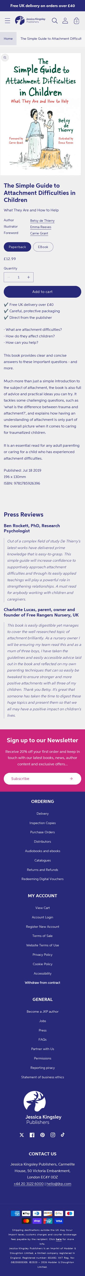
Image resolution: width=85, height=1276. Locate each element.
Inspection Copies (43, 823)
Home (8, 38)
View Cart (42, 908)
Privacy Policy (42, 954)
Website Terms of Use (42, 945)
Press (43, 1030)
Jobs (42, 1021)
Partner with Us (42, 1049)
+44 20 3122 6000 (29, 1183)
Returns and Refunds (42, 870)
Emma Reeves (40, 227)
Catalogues (42, 860)
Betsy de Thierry (42, 220)
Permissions (42, 1058)
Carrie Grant (39, 233)
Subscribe (20, 778)
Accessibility (42, 973)
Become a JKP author (43, 1011)
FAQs (42, 1039)
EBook (43, 247)
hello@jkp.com (59, 1183)
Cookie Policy (42, 964)
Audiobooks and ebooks (42, 851)
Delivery (43, 813)
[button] (7, 20)
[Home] (30, 20)
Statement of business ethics (42, 1077)
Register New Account (42, 926)
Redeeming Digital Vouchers (42, 879)
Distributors (42, 841)
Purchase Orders (42, 832)
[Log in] (65, 21)
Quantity (10, 268)
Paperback (17, 247)
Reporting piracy (42, 1068)
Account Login (42, 917)
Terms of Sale (42, 936)
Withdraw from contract (42, 982)
